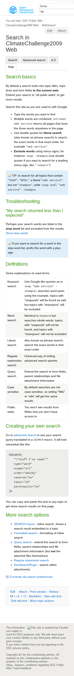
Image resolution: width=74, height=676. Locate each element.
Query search (23, 542)
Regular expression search (31, 560)
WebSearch (49, 25)
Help (11, 66)
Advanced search (34, 60)
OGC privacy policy (17, 648)
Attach (62, 30)
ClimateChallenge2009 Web (22, 25)
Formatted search (25, 533)
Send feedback (22, 668)
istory (53, 591)
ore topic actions (42, 600)
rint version (38, 591)
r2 (18, 596)
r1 (24, 596)
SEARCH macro (24, 524)
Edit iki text (19, 600)
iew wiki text (52, 596)
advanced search (25, 435)
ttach (23, 591)
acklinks (35, 596)
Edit (49, 30)
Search (12, 60)
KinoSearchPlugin (25, 564)
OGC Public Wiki (32, 20)
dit (13, 591)
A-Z (53, 60)
